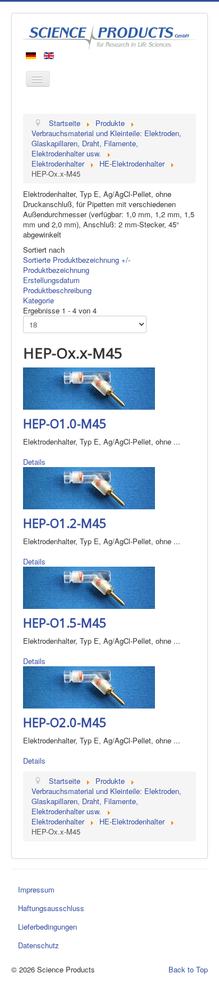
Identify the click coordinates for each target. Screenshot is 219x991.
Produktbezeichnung (56, 269)
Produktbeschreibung (57, 290)
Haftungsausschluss (51, 908)
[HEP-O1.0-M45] (89, 387)
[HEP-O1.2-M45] (89, 487)
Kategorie (38, 300)
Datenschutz (38, 945)
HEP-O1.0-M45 (65, 423)
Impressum (36, 889)
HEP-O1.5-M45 (65, 622)
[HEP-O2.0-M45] (89, 686)
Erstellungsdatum (51, 280)
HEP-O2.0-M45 (65, 722)
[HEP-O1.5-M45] (89, 586)
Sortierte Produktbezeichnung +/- (76, 259)
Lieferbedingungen (47, 926)
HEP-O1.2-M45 (65, 522)
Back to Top (188, 969)
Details (34, 461)
